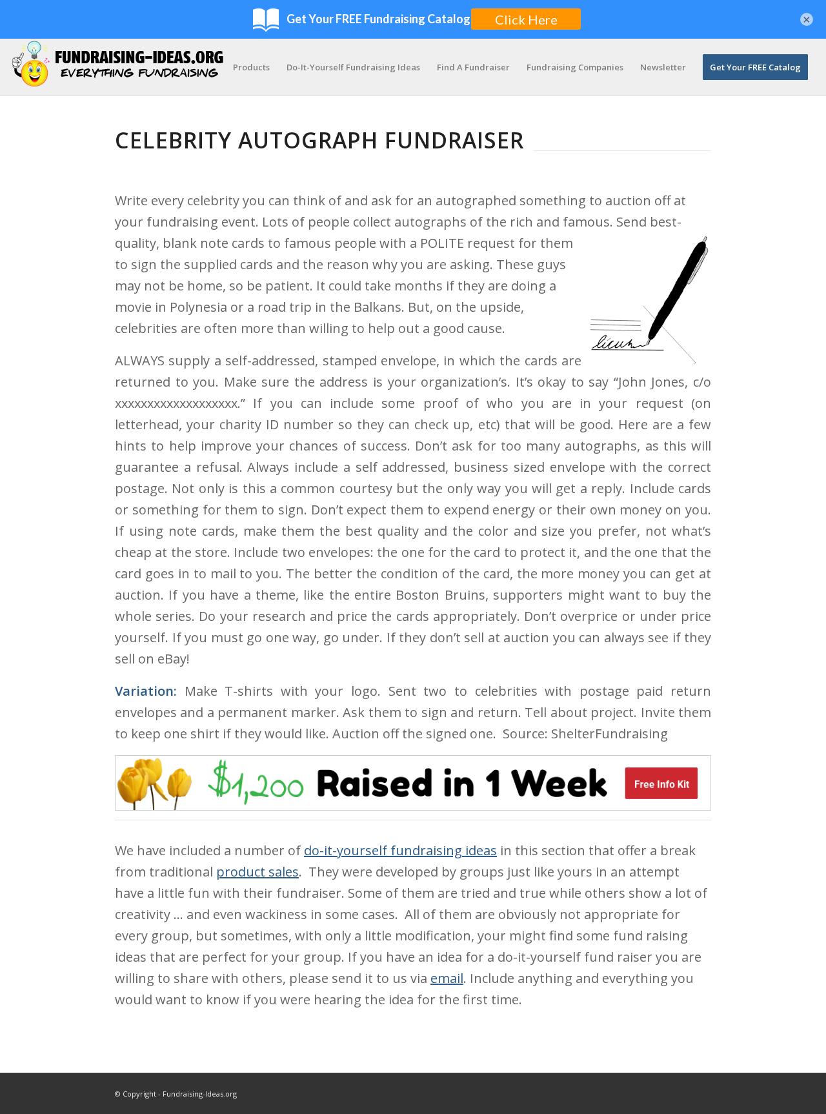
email (446, 978)
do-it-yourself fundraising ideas (400, 850)
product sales (257, 871)
